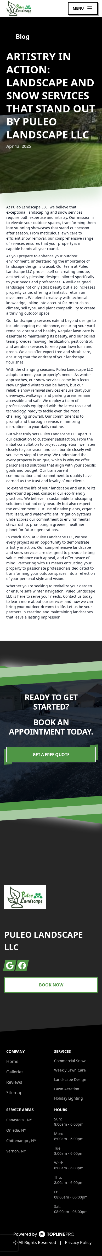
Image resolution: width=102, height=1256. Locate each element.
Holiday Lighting (68, 1098)
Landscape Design (70, 1079)
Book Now (51, 985)
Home (12, 1061)
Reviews (14, 1082)
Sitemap (14, 1092)
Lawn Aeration (66, 1088)
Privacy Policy (78, 1242)
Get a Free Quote (51, 754)
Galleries (15, 1072)
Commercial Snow (70, 1060)
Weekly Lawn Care (70, 1070)
